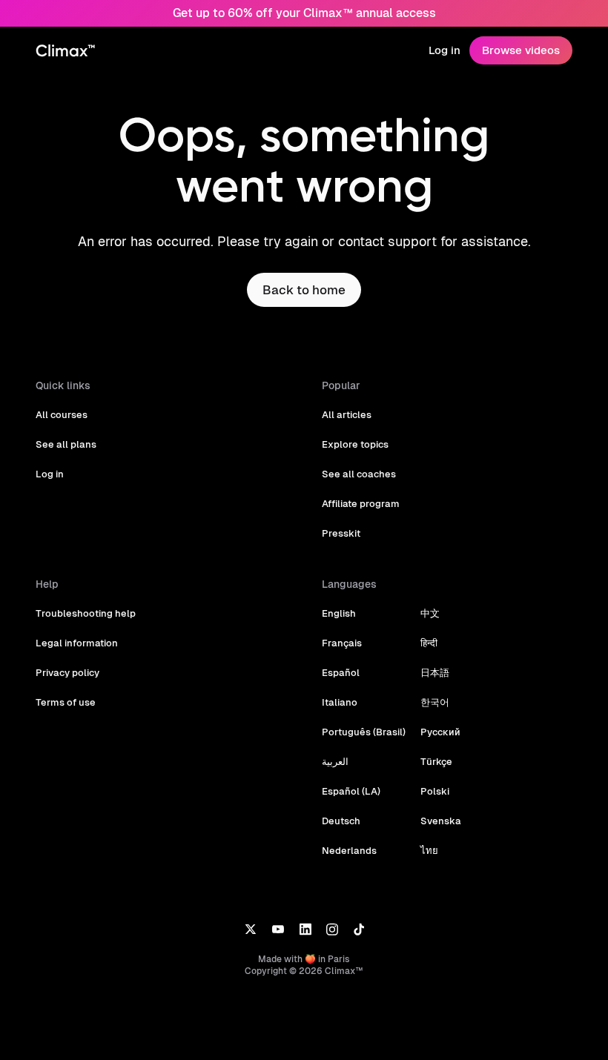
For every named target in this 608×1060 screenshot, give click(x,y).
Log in (444, 50)
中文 (430, 613)
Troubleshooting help (86, 613)
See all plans (66, 444)
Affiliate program (361, 503)
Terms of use (66, 702)
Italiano (339, 702)
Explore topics (355, 444)
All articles (346, 414)
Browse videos (521, 50)
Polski (434, 791)
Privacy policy (67, 672)
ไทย (429, 850)
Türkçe (436, 761)
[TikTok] (359, 928)
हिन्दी (428, 643)
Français (342, 643)
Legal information (77, 643)
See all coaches (359, 474)
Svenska (440, 821)
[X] (250, 928)
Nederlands (349, 850)
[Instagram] (332, 928)
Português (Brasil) (364, 732)
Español (341, 672)
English (339, 613)
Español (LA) (351, 791)
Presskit (341, 533)
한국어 (434, 702)
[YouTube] (277, 928)
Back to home (304, 289)
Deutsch (341, 821)
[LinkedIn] (305, 928)
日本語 (434, 672)
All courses (61, 414)
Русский (440, 732)
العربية (335, 761)
